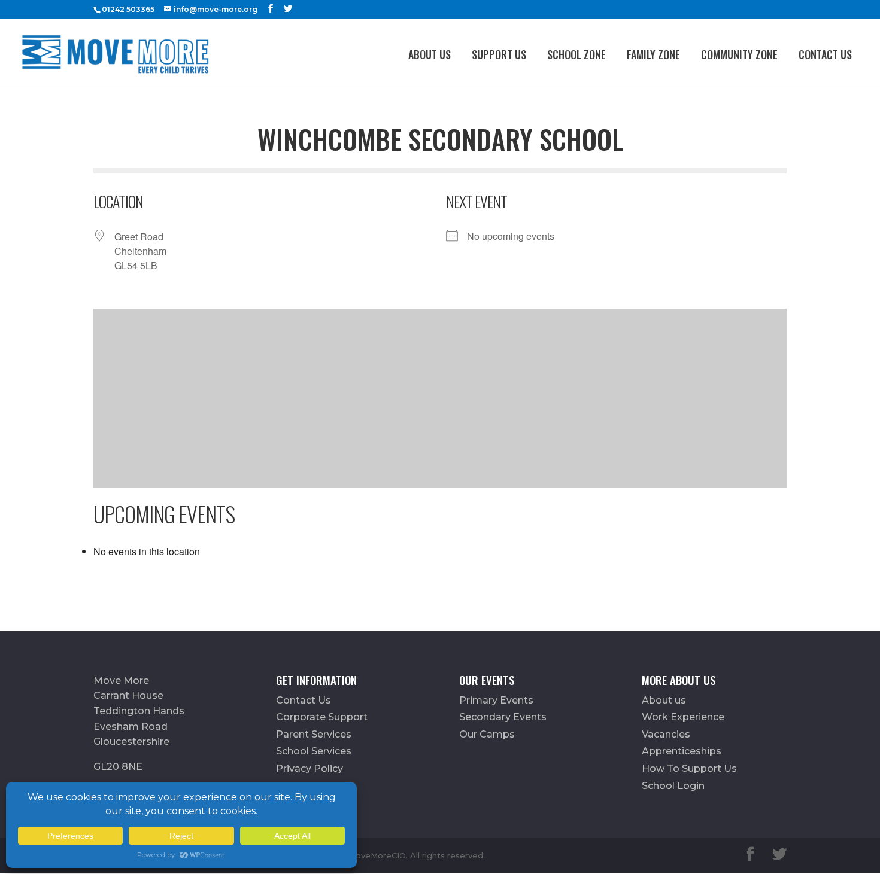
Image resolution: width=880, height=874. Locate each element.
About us (429, 54)
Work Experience (683, 717)
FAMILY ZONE (653, 54)
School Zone (576, 54)
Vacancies (666, 734)
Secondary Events (503, 717)
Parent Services (313, 734)
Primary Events (496, 700)
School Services (313, 751)
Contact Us (825, 54)
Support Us (499, 54)
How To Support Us (689, 768)
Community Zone (739, 54)
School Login (673, 785)
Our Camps (487, 734)
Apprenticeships (681, 751)
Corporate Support (322, 717)
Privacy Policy (309, 768)
